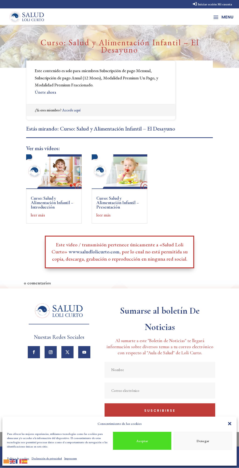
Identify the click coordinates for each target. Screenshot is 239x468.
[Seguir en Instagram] (51, 352)
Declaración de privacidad (47, 458)
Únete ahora (45, 92)
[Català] (7, 460)
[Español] (25, 460)
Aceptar (142, 441)
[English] (13, 460)
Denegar (203, 441)
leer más (38, 215)
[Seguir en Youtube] (84, 352)
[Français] (19, 460)
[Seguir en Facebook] (34, 352)
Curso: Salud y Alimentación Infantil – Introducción (52, 202)
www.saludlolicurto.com (94, 251)
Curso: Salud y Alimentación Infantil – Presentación (117, 202)
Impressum (70, 458)
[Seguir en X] (67, 352)
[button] (229, 423)
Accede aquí (71, 110)
